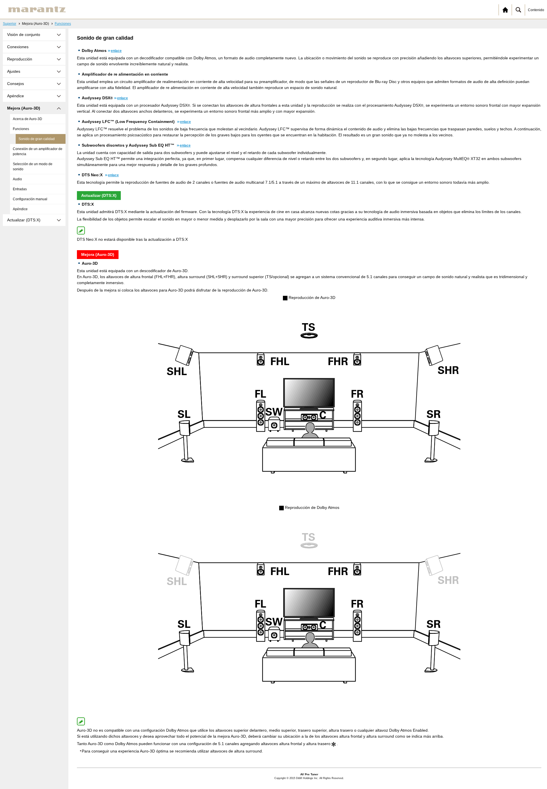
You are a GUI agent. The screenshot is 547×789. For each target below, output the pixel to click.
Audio (17, 179)
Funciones (63, 24)
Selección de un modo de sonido (32, 166)
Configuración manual (30, 199)
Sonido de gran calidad (37, 139)
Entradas (20, 189)
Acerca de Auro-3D (27, 119)
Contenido (536, 10)
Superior (9, 24)
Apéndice (20, 209)
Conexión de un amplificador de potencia (37, 151)
